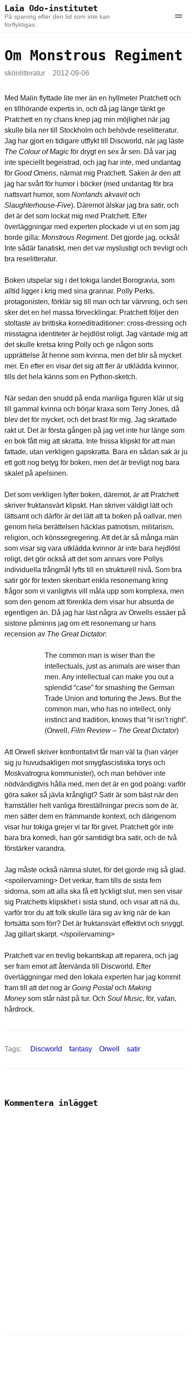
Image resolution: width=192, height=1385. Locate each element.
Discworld (46, 1049)
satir (133, 1049)
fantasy (80, 1049)
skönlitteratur (24, 73)
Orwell (109, 1049)
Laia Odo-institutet (51, 8)
